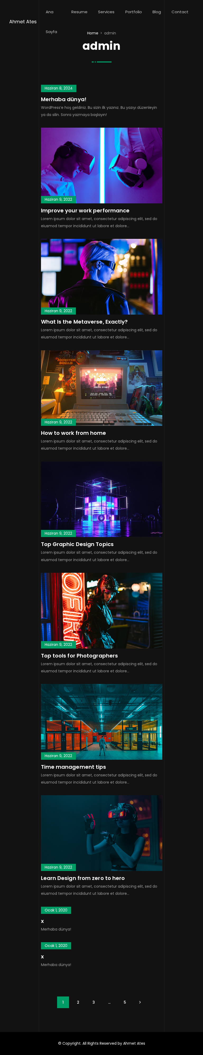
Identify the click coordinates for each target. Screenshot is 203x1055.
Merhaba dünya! (63, 99)
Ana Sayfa (51, 21)
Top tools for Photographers (79, 655)
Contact (180, 12)
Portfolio (133, 12)
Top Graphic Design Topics (77, 544)
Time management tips (73, 767)
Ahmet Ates (23, 22)
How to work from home (73, 433)
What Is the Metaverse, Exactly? (84, 321)
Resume (79, 12)
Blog (157, 12)
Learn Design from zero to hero (83, 878)
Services (106, 12)
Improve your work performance (85, 210)
